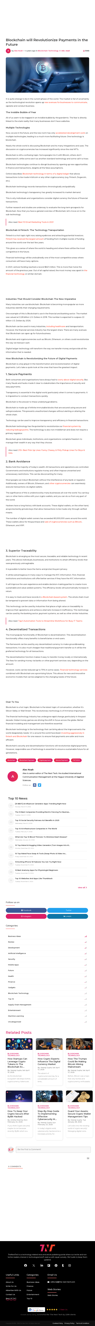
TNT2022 (76, 760)
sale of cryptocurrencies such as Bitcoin (63, 522)
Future (29, 1290)
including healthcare (55, 326)
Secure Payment (62, 760)
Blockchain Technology (48, 51)
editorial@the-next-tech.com (63, 1282)
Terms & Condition (82, 1323)
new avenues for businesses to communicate (65, 102)
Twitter (68, 910)
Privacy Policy (69, 1323)
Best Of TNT (11, 1299)
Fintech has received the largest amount (25, 239)
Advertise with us (13, 1290)
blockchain (11, 760)
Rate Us (63, 1309)
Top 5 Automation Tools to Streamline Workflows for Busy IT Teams (50, 621)
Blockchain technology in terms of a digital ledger (45, 174)
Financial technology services (73, 670)
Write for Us (11, 1286)
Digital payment (45, 760)
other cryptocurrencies (60, 483)
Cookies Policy (58, 1323)
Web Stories (53, 1295)
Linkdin (68, 916)
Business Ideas (33, 1282)
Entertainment (33, 1294)
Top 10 (29, 1299)
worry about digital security (70, 380)
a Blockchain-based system (54, 597)
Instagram (26, 916)
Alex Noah (18, 51)
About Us (10, 1282)
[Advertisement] (48, 26)
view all (81, 887)
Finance (30, 1286)
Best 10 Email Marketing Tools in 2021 (36, 222)
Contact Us (10, 1294)
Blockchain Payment (27, 760)
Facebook (27, 910)
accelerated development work (70, 133)
